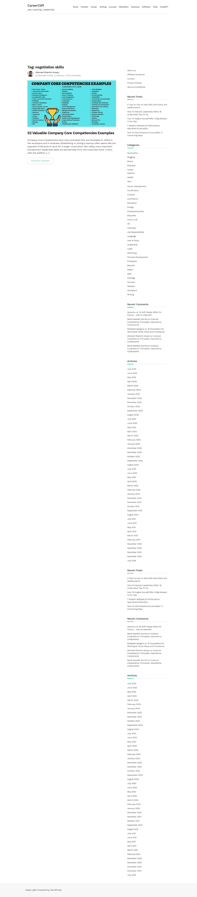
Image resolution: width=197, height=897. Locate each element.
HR (128, 224)
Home (75, 7)
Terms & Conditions (136, 87)
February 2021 (133, 540)
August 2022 (133, 465)
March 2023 (132, 436)
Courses (112, 7)
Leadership (132, 245)
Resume (131, 265)
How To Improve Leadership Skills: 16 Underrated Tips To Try (144, 113)
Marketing (131, 253)
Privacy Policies (134, 83)
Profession (132, 261)
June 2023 (132, 423)
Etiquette (131, 215)
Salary (130, 270)
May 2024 (131, 377)
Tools (155, 7)
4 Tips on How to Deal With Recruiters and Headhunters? (147, 106)
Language (131, 236)
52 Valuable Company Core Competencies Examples (70, 133)
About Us (131, 70)
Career (94, 7)
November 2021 (134, 502)
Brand (130, 161)
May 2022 (131, 477)
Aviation (131, 173)
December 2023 (134, 398)
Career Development (136, 186)
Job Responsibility (135, 232)
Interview (131, 228)
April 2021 (131, 531)
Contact (84, 7)
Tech (129, 181)
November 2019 (134, 556)
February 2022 (134, 490)
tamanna (131, 312)
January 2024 (133, 394)
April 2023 (132, 431)
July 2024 (131, 369)
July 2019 (131, 560)
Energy (130, 207)
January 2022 (133, 494)
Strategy (131, 278)
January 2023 (133, 444)
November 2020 (134, 548)
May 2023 (131, 427)
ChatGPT (164, 7)
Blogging (131, 157)
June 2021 (132, 523)
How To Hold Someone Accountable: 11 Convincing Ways (144, 134)
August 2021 (132, 515)
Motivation (124, 7)
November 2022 (134, 452)
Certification (133, 190)
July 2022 (131, 469)
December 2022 (134, 448)
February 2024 (134, 390)
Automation (132, 153)
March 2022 (132, 485)
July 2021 (131, 519)
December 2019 (134, 552)
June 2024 (132, 373)
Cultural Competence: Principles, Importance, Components (144, 322)
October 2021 (133, 506)
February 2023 (134, 440)
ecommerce (132, 199)
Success (131, 282)
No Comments (74, 76)
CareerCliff (35, 5)
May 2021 (131, 527)
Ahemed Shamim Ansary (47, 72)
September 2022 (135, 461)
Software (146, 7)
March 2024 (132, 386)
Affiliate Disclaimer (136, 74)
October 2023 (133, 406)
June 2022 (132, 473)
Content (131, 195)
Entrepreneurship (135, 211)
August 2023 (133, 415)
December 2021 (134, 498)
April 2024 (132, 381)
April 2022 (132, 481)
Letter (130, 249)
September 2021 (134, 510)
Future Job (132, 220)
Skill (129, 274)
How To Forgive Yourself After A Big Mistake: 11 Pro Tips (147, 120)
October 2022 (133, 456)
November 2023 (134, 402)
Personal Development (137, 257)
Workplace (132, 290)
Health (130, 177)
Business (135, 7)
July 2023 (131, 419)
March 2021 (132, 535)
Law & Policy (133, 240)
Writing (103, 7)
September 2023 (135, 411)
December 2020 (134, 544)
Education (132, 203)
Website (131, 286)
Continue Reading (40, 161)
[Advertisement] (98, 34)
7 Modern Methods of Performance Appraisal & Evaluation (143, 127)
